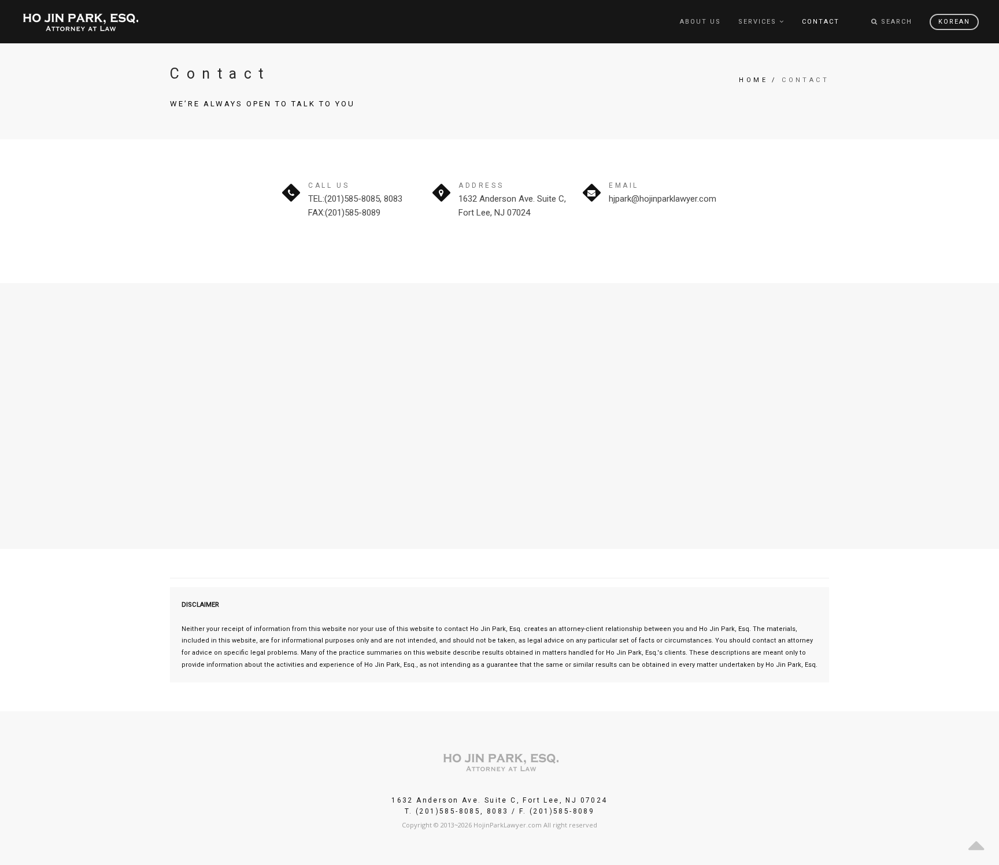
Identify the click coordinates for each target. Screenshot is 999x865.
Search (895, 21)
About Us (700, 21)
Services (757, 21)
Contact (820, 21)
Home (753, 80)
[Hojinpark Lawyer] (80, 21)
